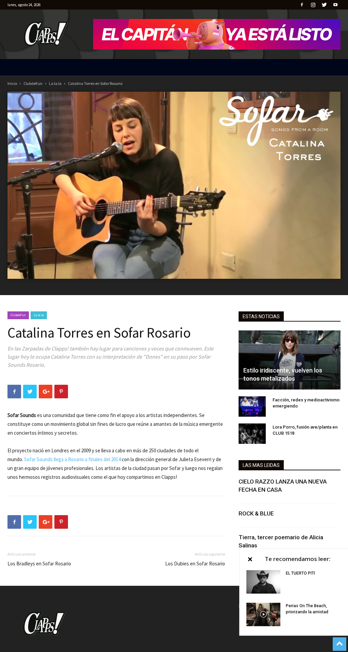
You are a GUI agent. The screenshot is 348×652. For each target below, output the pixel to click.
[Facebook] (302, 5)
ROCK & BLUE (256, 513)
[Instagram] (313, 5)
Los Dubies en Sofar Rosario (195, 563)
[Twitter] (324, 5)
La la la (55, 83)
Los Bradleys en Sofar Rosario (39, 563)
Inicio (12, 83)
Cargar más (287, 564)
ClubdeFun (32, 83)
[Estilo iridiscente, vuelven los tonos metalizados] (290, 360)
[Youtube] (335, 5)
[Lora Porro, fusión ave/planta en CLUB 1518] (252, 433)
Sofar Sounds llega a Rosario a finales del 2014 (72, 459)
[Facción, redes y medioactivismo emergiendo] (252, 406)
